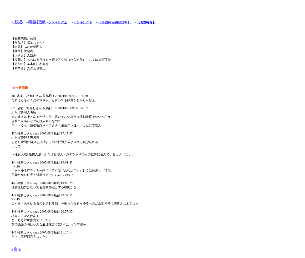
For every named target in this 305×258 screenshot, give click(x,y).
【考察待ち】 (146, 22)
